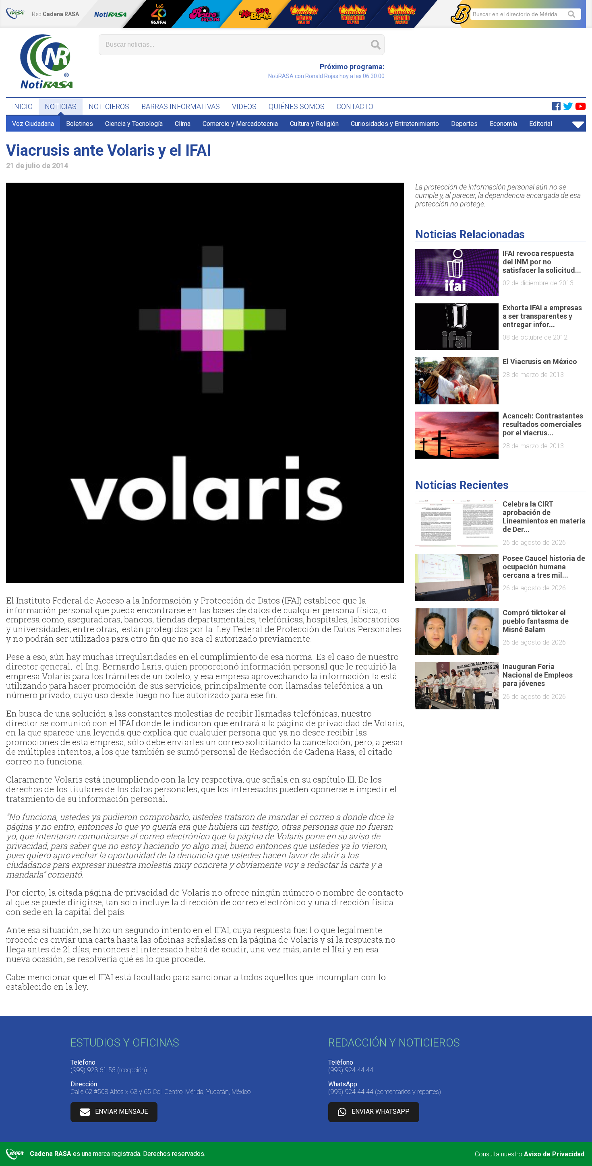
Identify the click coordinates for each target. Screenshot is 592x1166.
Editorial (540, 124)
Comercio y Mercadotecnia (240, 124)
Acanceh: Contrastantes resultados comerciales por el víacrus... (543, 424)
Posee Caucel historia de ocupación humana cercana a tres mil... (544, 566)
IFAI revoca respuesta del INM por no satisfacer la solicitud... (542, 261)
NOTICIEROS (109, 106)
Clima (182, 124)
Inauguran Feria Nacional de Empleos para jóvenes (538, 675)
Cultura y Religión (314, 124)
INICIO (22, 106)
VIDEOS (244, 106)
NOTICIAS (61, 106)
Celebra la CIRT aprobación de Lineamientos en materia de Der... (544, 517)
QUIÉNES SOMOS (297, 106)
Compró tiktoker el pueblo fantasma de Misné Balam (536, 621)
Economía (503, 124)
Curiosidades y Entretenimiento (395, 124)
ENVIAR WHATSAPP (381, 1111)
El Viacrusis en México (540, 361)
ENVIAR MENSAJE (121, 1111)
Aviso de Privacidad (554, 1154)
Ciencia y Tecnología (134, 124)
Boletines (79, 124)
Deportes (464, 124)
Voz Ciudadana (33, 124)
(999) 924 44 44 (350, 1070)
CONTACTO (355, 106)
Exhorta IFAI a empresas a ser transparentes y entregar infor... (542, 316)
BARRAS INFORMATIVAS (180, 106)
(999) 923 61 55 (93, 1070)
